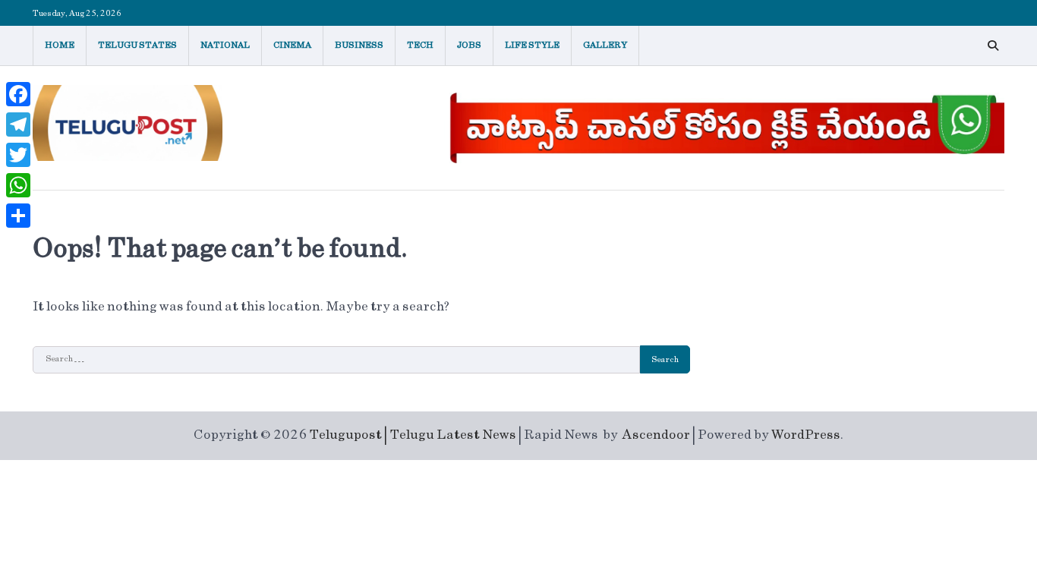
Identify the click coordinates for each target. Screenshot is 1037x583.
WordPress (805, 435)
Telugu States (137, 45)
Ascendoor (656, 435)
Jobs (469, 45)
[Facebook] (18, 94)
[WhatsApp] (18, 185)
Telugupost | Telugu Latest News (412, 435)
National (225, 45)
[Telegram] (18, 124)
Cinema (292, 45)
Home (59, 45)
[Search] (993, 45)
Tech (420, 45)
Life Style (532, 45)
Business (359, 45)
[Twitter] (18, 155)
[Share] (18, 215)
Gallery (605, 45)
